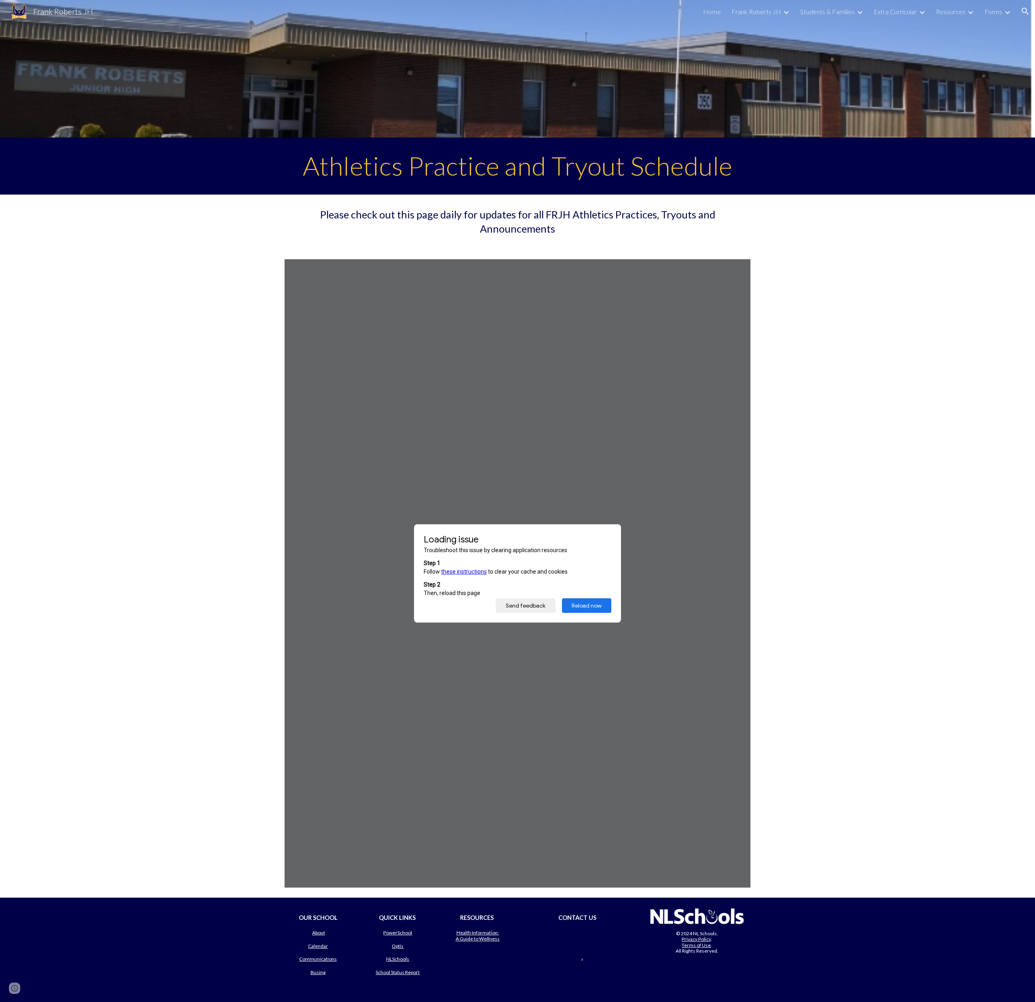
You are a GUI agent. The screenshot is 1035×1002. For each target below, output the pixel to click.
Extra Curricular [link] (895, 11)
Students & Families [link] (827, 11)
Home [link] (712, 11)
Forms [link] (993, 11)
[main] (517, 166)
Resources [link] (950, 11)
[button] (1025, 11)
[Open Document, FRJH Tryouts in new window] (735, 269)
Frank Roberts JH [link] (756, 11)
